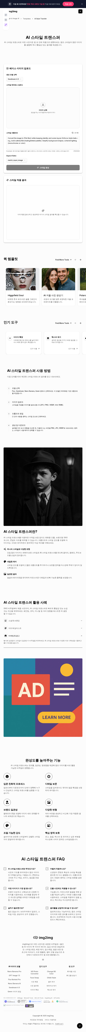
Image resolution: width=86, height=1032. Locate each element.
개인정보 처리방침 (36, 1020)
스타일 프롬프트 (12, 133)
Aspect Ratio (11, 156)
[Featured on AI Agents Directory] (62, 1001)
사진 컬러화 (34, 986)
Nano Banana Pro (14, 971)
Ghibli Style (51, 978)
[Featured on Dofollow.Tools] (14, 1005)
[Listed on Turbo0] (22, 1001)
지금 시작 (68, 4)
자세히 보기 (59, 1024)
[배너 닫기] (82, 4)
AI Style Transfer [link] (40, 19)
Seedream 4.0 (14, 987)
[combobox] (14, 79)
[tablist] (43, 409)
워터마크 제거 (51, 986)
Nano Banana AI (14, 983)
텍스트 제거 (51, 990)
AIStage (20, 998)
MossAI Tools (28, 998)
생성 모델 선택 (11, 75)
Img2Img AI (48, 998)
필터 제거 (51, 982)
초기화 (76, 133)
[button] (43, 107)
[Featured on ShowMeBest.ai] (10, 1001)
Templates (27, 19)
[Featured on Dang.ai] (29, 1005)
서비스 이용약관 (50, 1020)
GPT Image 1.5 (14, 975)
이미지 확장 (34, 990)
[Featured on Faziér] (35, 1001)
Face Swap (34, 978)
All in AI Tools (38, 998)
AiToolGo (57, 998)
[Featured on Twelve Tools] (48, 1001)
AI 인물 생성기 (72, 975)
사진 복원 (34, 982)
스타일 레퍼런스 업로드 (14, 85)
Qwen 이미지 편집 (14, 991)
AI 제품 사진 (71, 971)
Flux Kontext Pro (14, 979)
